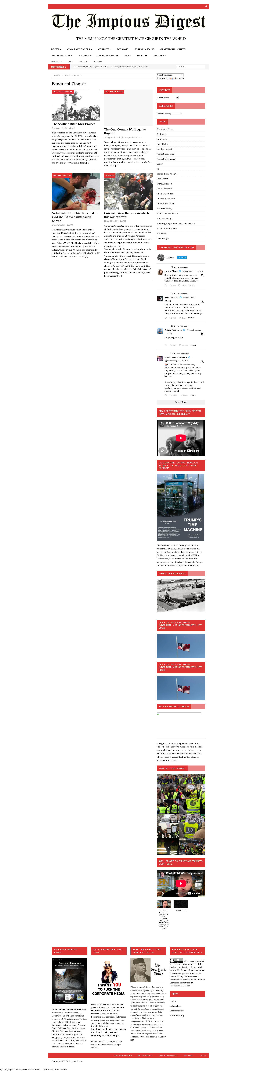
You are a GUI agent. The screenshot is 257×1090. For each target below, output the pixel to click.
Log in (173, 1001)
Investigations (60, 55)
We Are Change (164, 218)
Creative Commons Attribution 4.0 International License (187, 982)
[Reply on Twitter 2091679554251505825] (166, 396)
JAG (73, 128)
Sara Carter (162, 178)
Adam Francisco (173, 330)
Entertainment (145, 1055)
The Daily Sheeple (166, 198)
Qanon (160, 163)
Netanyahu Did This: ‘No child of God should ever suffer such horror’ (75, 217)
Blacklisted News (165, 129)
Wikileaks (161, 233)
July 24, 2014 (59, 225)
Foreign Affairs (144, 49)
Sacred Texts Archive (167, 173)
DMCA (70, 61)
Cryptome (162, 139)
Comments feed (177, 1011)
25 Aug (200, 271)
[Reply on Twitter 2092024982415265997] (166, 318)
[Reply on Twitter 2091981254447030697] (166, 345)
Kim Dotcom (171, 297)
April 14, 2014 (112, 221)
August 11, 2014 (113, 137)
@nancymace (188, 271)
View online (58, 1009)
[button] (163, 916)
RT (158, 169)
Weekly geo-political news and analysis (176, 223)
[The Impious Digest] (128, 44)
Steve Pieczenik (164, 188)
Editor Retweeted (181, 267)
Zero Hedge (163, 238)
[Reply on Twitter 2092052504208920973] (166, 285)
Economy (122, 49)
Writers (159, 55)
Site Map (142, 55)
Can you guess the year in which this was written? (126, 215)
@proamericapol (172, 361)
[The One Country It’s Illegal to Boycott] (128, 108)
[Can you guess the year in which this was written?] (128, 191)
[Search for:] (190, 66)
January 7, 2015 (61, 128)
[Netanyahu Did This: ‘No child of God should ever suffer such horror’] (76, 191)
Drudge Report (164, 149)
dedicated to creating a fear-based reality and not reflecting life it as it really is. (108, 1032)
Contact (103, 49)
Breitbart (161, 134)
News (127, 55)
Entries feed (175, 1006)
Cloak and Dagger (78, 49)
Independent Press (133, 137)
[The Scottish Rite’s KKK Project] (76, 105)
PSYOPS (203, 1055)
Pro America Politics (176, 357)
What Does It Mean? (167, 228)
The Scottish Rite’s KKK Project (73, 124)
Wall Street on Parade (167, 213)
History (84, 55)
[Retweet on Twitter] (172, 267)
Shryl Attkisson (164, 183)
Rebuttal (83, 61)
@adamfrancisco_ (195, 330)
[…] (87, 162)
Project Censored (165, 154)
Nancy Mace (171, 271)
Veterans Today (164, 208)
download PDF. (74, 1009)
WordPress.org (177, 1015)
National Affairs (107, 55)
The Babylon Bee (165, 193)
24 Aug (168, 301)
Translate (179, 78)
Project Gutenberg (166, 159)
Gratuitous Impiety (172, 49)
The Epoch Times (165, 203)
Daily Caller (162, 144)
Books (55, 49)
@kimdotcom (189, 297)
